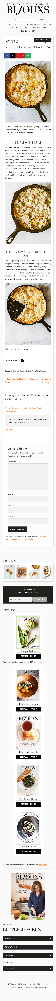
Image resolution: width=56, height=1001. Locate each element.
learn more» (38, 662)
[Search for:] (24, 19)
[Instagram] (33, 31)
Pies (37, 371)
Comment (13, 462)
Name (11, 494)
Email (11, 506)
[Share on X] (12, 55)
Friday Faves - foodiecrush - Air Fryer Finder (23, 408)
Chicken (22, 371)
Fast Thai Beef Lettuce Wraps (16, 380)
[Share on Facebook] (7, 55)
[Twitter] (26, 31)
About (47, 24)
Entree (28, 371)
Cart (26, 27)
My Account (39, 27)
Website (11, 517)
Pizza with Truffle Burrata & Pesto (40, 380)
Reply (7, 430)
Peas (33, 371)
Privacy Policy (16, 987)
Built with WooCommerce (35, 987)
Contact (14, 27)
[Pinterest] (30, 31)
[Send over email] (28, 55)
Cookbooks (33, 24)
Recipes (19, 24)
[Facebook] (22, 31)
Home (8, 24)
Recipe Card (42, 40)
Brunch (16, 371)
